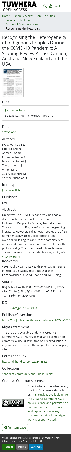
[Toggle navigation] (66, 6)
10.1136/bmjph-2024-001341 (20, 308)
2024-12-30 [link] (9, 132)
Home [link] (6, 16)
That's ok (8, 446)
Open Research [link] (24, 16)
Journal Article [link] (11, 190)
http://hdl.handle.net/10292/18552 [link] (24, 361)
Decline (22, 446)
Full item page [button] (16, 427)
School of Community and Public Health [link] (23, 24)
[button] (19, 6)
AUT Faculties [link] (46, 16)
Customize (36, 446)
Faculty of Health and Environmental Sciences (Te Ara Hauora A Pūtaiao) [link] (23, 20)
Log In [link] (58, 6)
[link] (35, 110)
